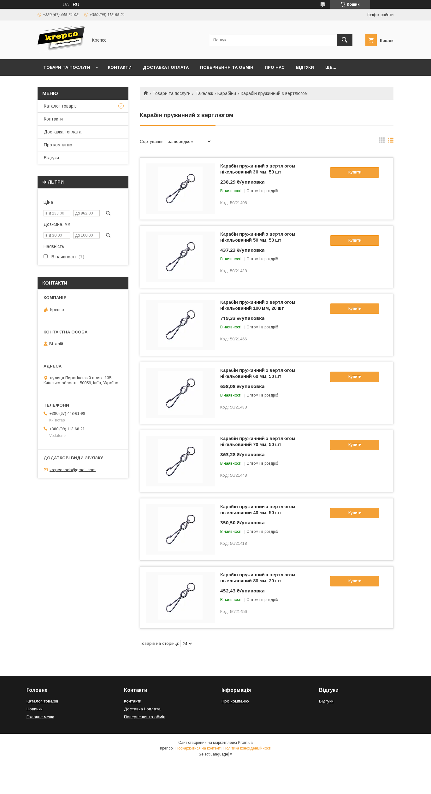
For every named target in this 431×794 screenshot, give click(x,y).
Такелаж (204, 93)
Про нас (275, 67)
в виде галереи (382, 141)
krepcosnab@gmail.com (73, 469)
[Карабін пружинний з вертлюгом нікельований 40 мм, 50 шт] (180, 529)
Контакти (120, 67)
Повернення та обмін (226, 67)
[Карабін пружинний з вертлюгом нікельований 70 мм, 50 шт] (180, 461)
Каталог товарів (60, 106)
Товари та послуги (66, 67)
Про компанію (58, 144)
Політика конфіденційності (247, 748)
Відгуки (305, 67)
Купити (354, 172)
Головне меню (40, 717)
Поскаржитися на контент (198, 748)
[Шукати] (344, 40)
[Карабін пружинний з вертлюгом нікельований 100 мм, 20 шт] (180, 325)
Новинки (35, 709)
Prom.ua (245, 742)
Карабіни (226, 93)
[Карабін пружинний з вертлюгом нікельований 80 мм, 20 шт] (180, 597)
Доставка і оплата (166, 67)
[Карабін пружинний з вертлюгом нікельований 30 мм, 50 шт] (180, 188)
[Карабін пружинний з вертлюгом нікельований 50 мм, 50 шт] (180, 257)
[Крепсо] (61, 51)
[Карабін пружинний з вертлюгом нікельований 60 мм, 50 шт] (180, 393)
